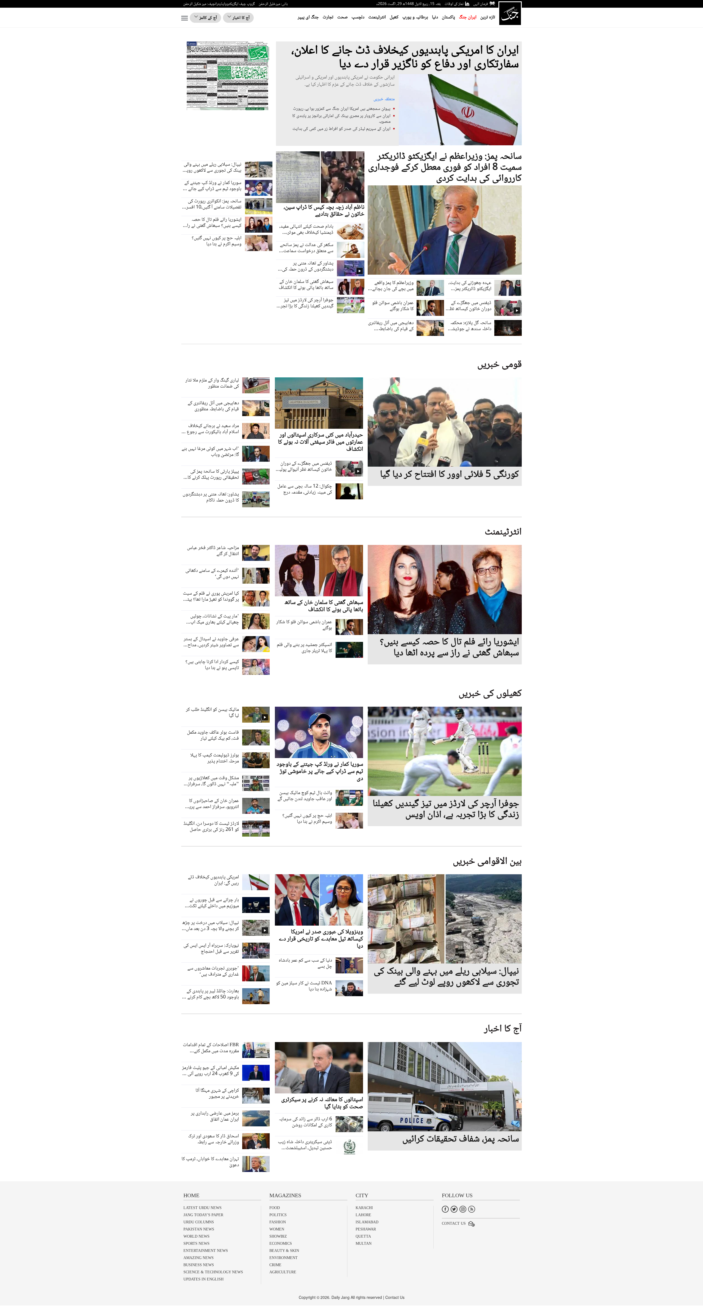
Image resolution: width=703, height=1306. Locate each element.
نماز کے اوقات (454, 4)
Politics (278, 1215)
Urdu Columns (198, 1222)
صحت (342, 17)
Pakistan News (198, 1229)
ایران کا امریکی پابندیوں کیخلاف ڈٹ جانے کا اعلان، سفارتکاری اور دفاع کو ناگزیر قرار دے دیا (405, 57)
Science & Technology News (213, 1272)
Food (274, 1208)
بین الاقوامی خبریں (487, 861)
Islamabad (367, 1222)
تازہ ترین (487, 17)
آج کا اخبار (240, 18)
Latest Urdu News (202, 1208)
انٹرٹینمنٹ (377, 17)
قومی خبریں (499, 365)
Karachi (364, 1208)
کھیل (394, 17)
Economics (280, 1243)
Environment (283, 1258)
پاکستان (448, 17)
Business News (198, 1265)
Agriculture (282, 1272)
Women (276, 1229)
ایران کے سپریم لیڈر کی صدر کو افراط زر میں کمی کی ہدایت (341, 129)
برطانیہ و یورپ (415, 17)
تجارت (328, 17)
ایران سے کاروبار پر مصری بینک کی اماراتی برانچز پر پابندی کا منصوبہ (341, 119)
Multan (364, 1243)
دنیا (435, 17)
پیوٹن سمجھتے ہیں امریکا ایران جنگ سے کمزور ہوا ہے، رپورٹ (341, 109)
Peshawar (366, 1229)
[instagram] (462, 1209)
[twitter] (454, 1209)
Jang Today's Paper (203, 1215)
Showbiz (278, 1236)
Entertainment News (205, 1251)
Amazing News (198, 1258)
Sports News (196, 1243)
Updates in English (203, 1279)
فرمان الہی (480, 4)
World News (196, 1236)
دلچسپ (358, 17)
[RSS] (471, 1209)
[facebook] (445, 1209)
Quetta (363, 1236)
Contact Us (454, 1223)
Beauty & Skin (284, 1251)
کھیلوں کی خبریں (490, 694)
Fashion (277, 1222)
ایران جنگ (467, 17)
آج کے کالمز (207, 18)
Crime (275, 1265)
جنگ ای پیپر (308, 17)
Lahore (363, 1215)
